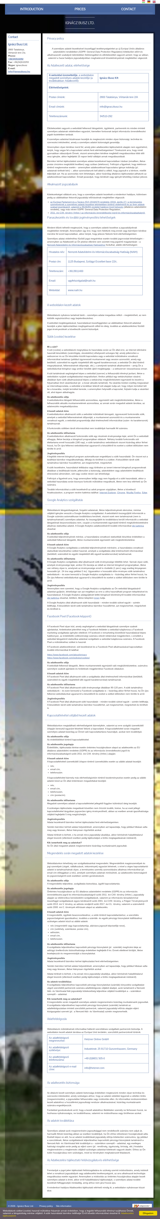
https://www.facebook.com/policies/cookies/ (68, 658)
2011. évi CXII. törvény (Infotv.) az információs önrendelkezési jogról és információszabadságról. (97, 212)
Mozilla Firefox (133, 492)
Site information (63, 1206)
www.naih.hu (75, 290)
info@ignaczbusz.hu (19, 71)
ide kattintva (138, 526)
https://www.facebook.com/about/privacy (67, 654)
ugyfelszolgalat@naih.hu (81, 280)
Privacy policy (46, 1206)
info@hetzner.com (94, 1068)
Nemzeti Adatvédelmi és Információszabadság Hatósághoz (76, 245)
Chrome (121, 492)
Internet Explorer (108, 492)
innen (97, 598)
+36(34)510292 (15, 59)
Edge (144, 492)
